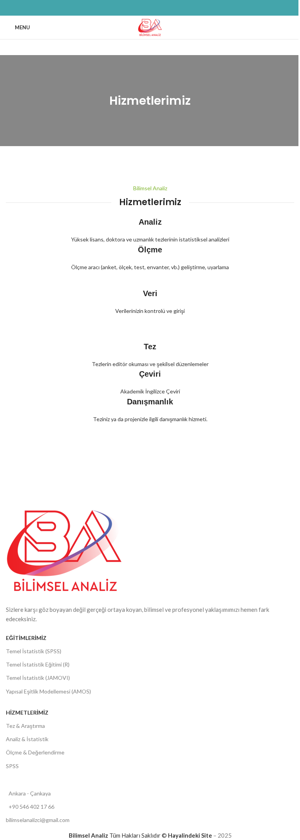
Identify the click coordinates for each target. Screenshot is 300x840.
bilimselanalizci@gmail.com (38, 820)
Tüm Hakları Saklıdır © (118, 835)
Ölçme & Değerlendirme (35, 752)
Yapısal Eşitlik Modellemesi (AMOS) (48, 691)
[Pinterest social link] (150, 8)
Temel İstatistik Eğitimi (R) (38, 664)
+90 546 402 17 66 (31, 806)
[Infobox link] (150, 270)
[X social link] (140, 8)
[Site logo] (150, 26)
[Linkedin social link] (159, 8)
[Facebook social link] (131, 8)
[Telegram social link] (168, 8)
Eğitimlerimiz (26, 637)
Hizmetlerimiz (27, 712)
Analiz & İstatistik (27, 739)
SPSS (12, 766)
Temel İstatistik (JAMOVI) (38, 677)
